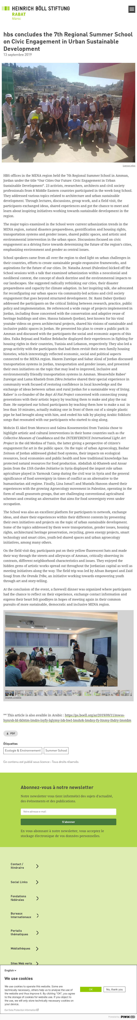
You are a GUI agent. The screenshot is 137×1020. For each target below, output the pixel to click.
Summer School (56, 750)
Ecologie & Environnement (23, 750)
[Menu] (131, 9)
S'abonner (68, 821)
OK (91, 989)
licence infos (129, 166)
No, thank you (114, 989)
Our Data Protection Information (20, 1010)
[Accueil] (36, 11)
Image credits (13, 697)
